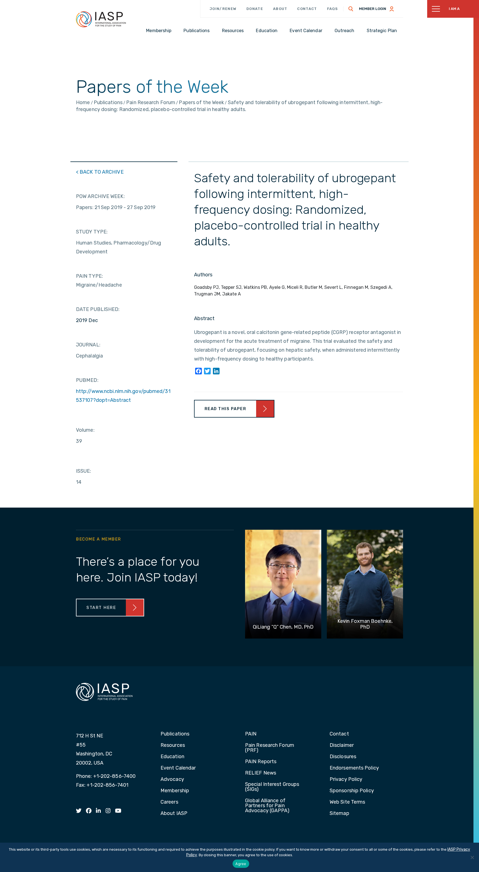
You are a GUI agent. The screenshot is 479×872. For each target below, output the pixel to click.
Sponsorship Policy (352, 791)
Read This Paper (225, 408)
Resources (172, 745)
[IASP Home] (101, 19)
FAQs (332, 9)
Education (172, 757)
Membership (174, 791)
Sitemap (339, 813)
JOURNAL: (88, 345)
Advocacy (172, 779)
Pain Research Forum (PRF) (269, 748)
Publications (174, 734)
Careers (169, 802)
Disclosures (343, 757)
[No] (472, 857)
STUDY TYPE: (92, 232)
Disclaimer (342, 745)
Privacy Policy (346, 779)
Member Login (372, 9)
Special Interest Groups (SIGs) (272, 787)
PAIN (250, 734)
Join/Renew (223, 9)
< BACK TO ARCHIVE (100, 172)
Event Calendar (178, 768)
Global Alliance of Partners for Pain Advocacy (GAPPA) (267, 806)
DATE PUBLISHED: (98, 309)
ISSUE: (83, 471)
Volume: (85, 430)
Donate (254, 9)
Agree (240, 863)
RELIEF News (260, 773)
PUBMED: (87, 380)
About (280, 9)
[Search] (350, 8)
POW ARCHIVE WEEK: (100, 196)
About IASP (173, 813)
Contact (307, 9)
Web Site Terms (347, 802)
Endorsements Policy (354, 768)
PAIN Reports (260, 762)
